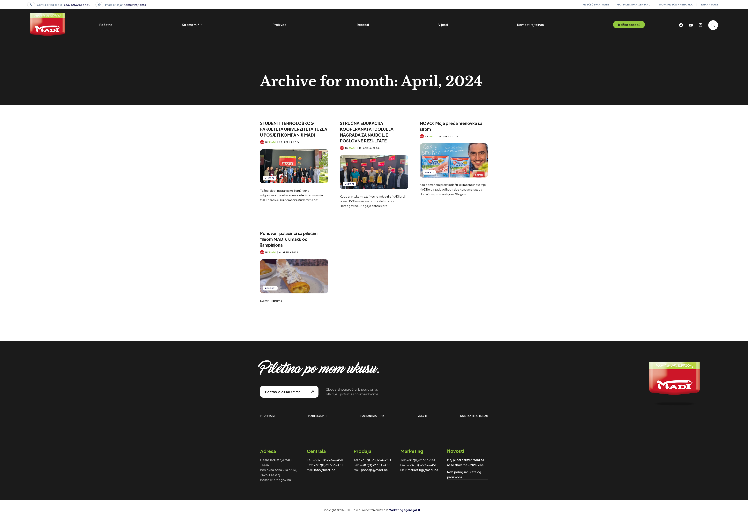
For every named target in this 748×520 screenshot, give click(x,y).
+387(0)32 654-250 (376, 460)
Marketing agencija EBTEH (407, 510)
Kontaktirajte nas (135, 4)
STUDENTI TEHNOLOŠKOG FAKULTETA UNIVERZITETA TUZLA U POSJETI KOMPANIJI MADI (293, 129)
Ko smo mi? (190, 25)
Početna (106, 25)
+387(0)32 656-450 (328, 460)
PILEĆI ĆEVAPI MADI (595, 4)
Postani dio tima (372, 415)
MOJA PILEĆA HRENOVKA (676, 4)
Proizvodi (280, 25)
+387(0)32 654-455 (375, 465)
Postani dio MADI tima (283, 392)
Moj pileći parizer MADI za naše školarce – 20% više (465, 462)
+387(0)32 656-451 (328, 465)
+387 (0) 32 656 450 (77, 4)
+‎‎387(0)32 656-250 (421, 460)
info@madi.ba (324, 470)
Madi (272, 142)
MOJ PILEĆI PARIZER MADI (634, 4)
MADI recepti (317, 415)
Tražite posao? (628, 25)
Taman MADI (709, 4)
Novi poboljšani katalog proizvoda (464, 474)
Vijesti (443, 25)
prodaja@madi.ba (374, 470)
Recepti (363, 25)
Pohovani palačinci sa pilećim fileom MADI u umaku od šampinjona (289, 239)
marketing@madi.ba (423, 470)
